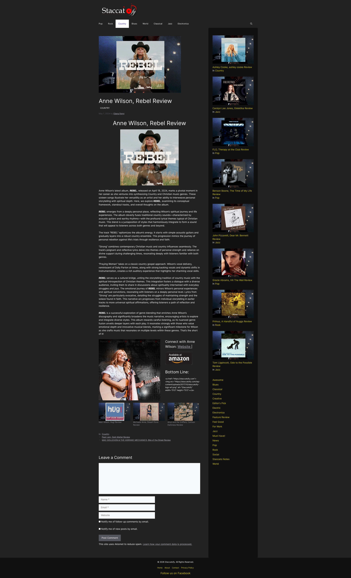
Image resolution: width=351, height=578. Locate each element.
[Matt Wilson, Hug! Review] (114, 412)
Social (216, 454)
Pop (101, 23)
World (145, 23)
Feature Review (221, 417)
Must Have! (219, 435)
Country (122, 23)
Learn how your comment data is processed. (167, 544)
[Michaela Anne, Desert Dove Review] (149, 412)
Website (184, 347)
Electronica (183, 23)
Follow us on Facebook (175, 573)
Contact (175, 567)
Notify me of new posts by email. (119, 529)
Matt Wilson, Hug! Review (110, 422)
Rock (110, 23)
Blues (134, 23)
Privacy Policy (187, 567)
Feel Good (218, 422)
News (216, 440)
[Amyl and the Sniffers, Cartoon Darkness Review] (183, 412)
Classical (158, 23)
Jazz (170, 23)
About (167, 567)
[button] (251, 24)
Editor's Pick (219, 403)
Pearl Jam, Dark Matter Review (116, 437)
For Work (217, 426)
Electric (216, 408)
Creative (217, 398)
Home (159, 567)
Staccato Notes (221, 459)
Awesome (218, 380)
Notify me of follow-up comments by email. (125, 521)
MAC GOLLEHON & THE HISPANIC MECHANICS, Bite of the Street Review (136, 440)
